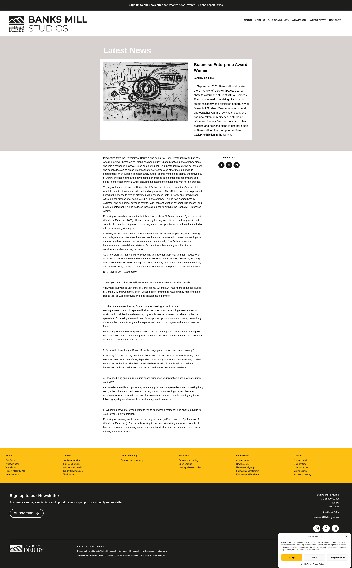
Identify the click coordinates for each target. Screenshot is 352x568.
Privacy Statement (319, 564)
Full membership (71, 464)
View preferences (337, 557)
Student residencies (73, 471)
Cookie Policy (306, 564)
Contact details (301, 460)
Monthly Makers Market (190, 467)
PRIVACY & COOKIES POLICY (90, 546)
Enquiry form (300, 464)
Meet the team (12, 474)
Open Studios (185, 464)
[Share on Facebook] (221, 165)
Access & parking (302, 474)
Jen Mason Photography (129, 551)
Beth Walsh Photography (106, 551)
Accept (292, 557)
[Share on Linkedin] (236, 165)
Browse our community (132, 460)
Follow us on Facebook (247, 474)
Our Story (10, 460)
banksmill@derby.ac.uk (326, 517)
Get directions (300, 471)
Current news (242, 460)
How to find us (301, 467)
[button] (346, 536)
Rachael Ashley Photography (154, 551)
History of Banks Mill (15, 471)
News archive (243, 464)
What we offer (12, 464)
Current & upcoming (188, 460)
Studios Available (71, 460)
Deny (314, 557)
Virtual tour (11, 467)
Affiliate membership (73, 467)
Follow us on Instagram (247, 471)
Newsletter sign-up (245, 467)
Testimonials (69, 474)
